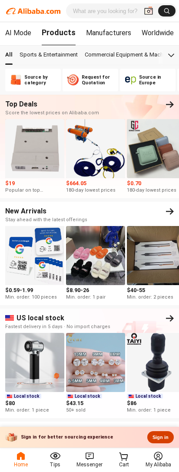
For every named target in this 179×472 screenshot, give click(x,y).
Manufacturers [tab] (108, 33)
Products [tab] (59, 32)
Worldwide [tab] (158, 33)
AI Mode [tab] (18, 33)
